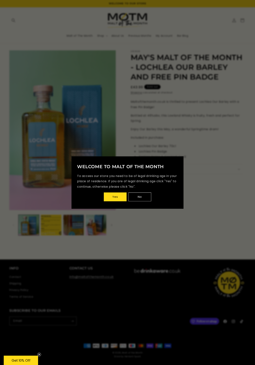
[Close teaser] (39, 354)
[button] (21, 360)
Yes (115, 197)
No (140, 197)
